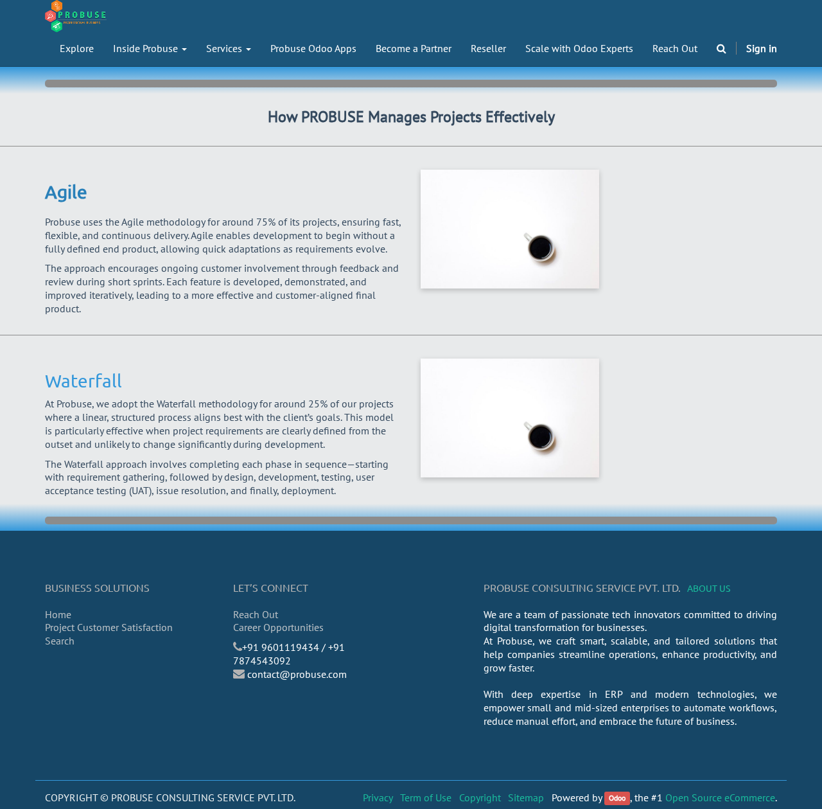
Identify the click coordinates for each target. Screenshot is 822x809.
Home (58, 614)
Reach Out (255, 614)
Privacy (378, 797)
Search (59, 640)
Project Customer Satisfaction (109, 627)
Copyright (480, 797)
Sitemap (526, 797)
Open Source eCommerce (720, 797)
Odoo (617, 798)
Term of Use (425, 797)
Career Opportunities (278, 627)
